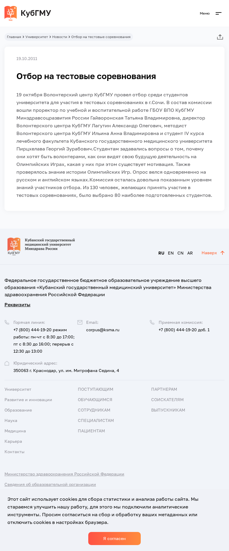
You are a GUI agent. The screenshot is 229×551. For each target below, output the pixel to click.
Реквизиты (17, 304)
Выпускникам (168, 409)
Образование (18, 409)
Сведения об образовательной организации (50, 484)
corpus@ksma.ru (102, 329)
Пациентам (91, 430)
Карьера (13, 441)
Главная (14, 36)
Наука (10, 420)
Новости (59, 36)
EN (171, 252)
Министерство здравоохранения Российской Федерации (64, 473)
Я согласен (114, 538)
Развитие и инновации (28, 399)
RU (161, 252)
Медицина (15, 430)
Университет (36, 36)
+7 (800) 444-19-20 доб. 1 (184, 329)
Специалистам (96, 420)
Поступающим (95, 389)
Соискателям (167, 399)
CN (180, 252)
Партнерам (164, 389)
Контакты (14, 451)
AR (190, 252)
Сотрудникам (94, 409)
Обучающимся (95, 399)
